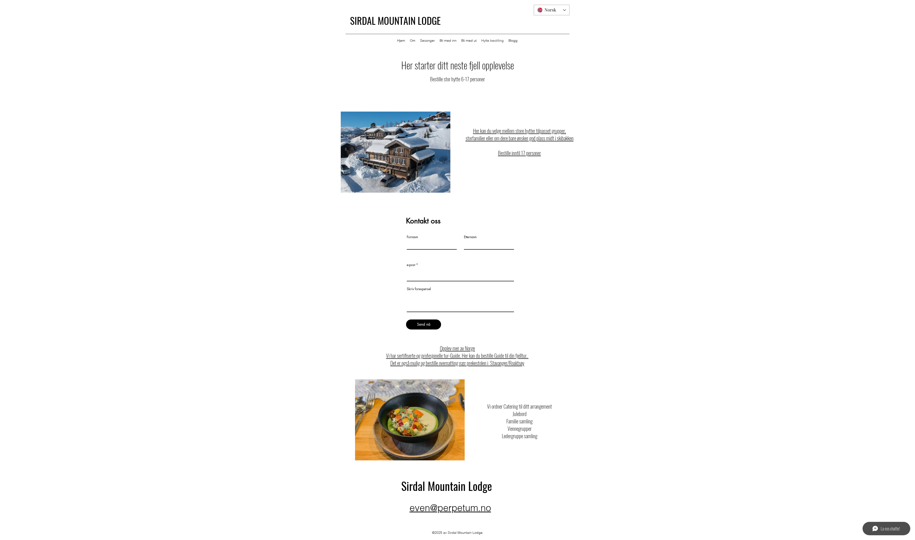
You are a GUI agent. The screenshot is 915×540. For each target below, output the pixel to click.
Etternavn (470, 237)
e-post (411, 265)
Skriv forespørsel (419, 289)
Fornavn (412, 237)
